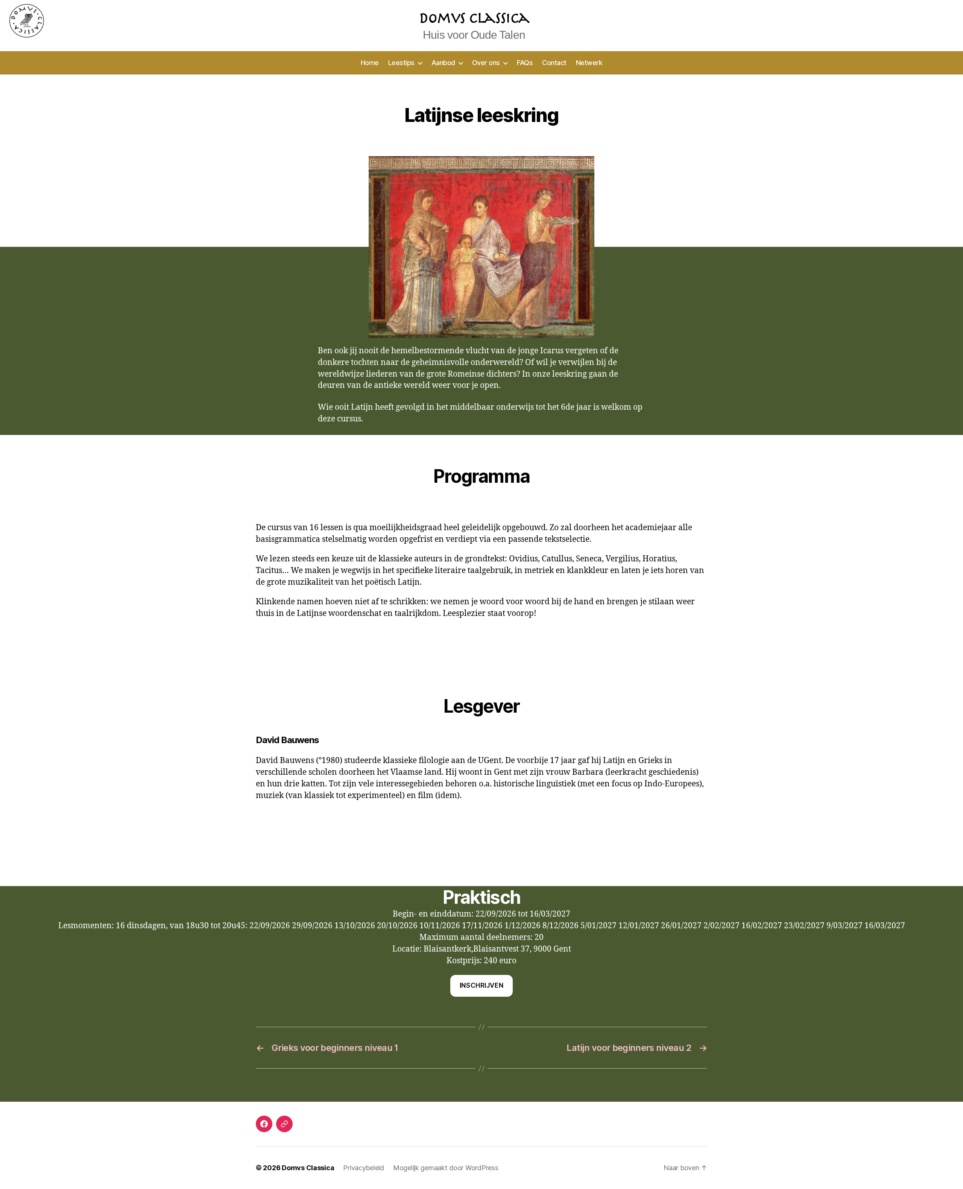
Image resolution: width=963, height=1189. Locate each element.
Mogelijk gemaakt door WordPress (445, 1168)
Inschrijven (481, 985)
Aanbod (443, 63)
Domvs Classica (308, 1168)
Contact (554, 63)
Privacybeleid (363, 1168)
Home (370, 63)
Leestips (401, 63)
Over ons (486, 63)
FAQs (525, 63)
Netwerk (589, 63)
